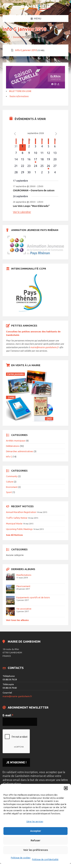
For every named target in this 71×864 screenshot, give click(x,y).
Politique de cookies (20, 858)
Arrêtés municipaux (16, 440)
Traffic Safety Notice (16, 518)
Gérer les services (34, 821)
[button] (66, 788)
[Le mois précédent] (56, 134)
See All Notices (14, 535)
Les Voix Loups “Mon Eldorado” (31, 206)
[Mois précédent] (15, 134)
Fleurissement (23, 586)
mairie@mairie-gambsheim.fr (44, 347)
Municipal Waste (14, 523)
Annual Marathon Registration (21, 512)
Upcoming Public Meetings (19, 529)
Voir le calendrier (22, 212)
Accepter (35, 830)
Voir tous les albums (17, 620)
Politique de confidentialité (45, 859)
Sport (9, 492)
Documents (18, 37)
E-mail (8, 715)
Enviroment (12, 487)
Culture (9, 481)
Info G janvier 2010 (26, 50)
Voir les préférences (35, 849)
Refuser (35, 840)
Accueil (6, 37)
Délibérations (12, 446)
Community (12, 476)
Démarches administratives (19, 451)
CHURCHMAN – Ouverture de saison (33, 190)
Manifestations (23, 575)
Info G (9, 456)
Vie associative (23, 608)
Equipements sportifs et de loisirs (33, 597)
